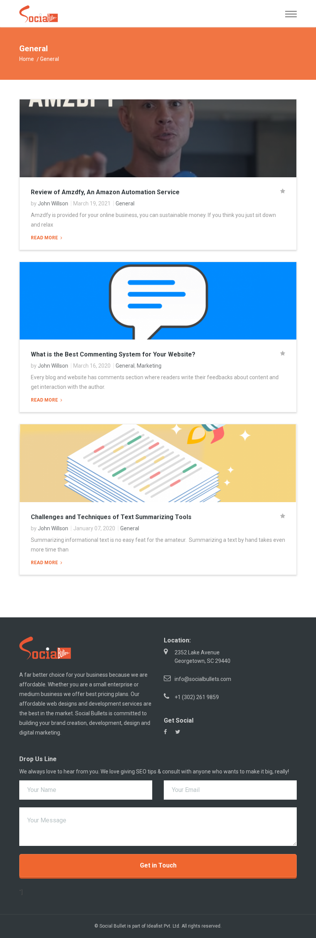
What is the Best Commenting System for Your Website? (113, 354)
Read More (45, 237)
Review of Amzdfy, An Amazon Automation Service (105, 192)
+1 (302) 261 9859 (197, 697)
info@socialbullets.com (203, 679)
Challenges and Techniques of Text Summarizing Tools (111, 517)
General (125, 203)
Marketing (149, 366)
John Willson (53, 203)
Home (26, 59)
